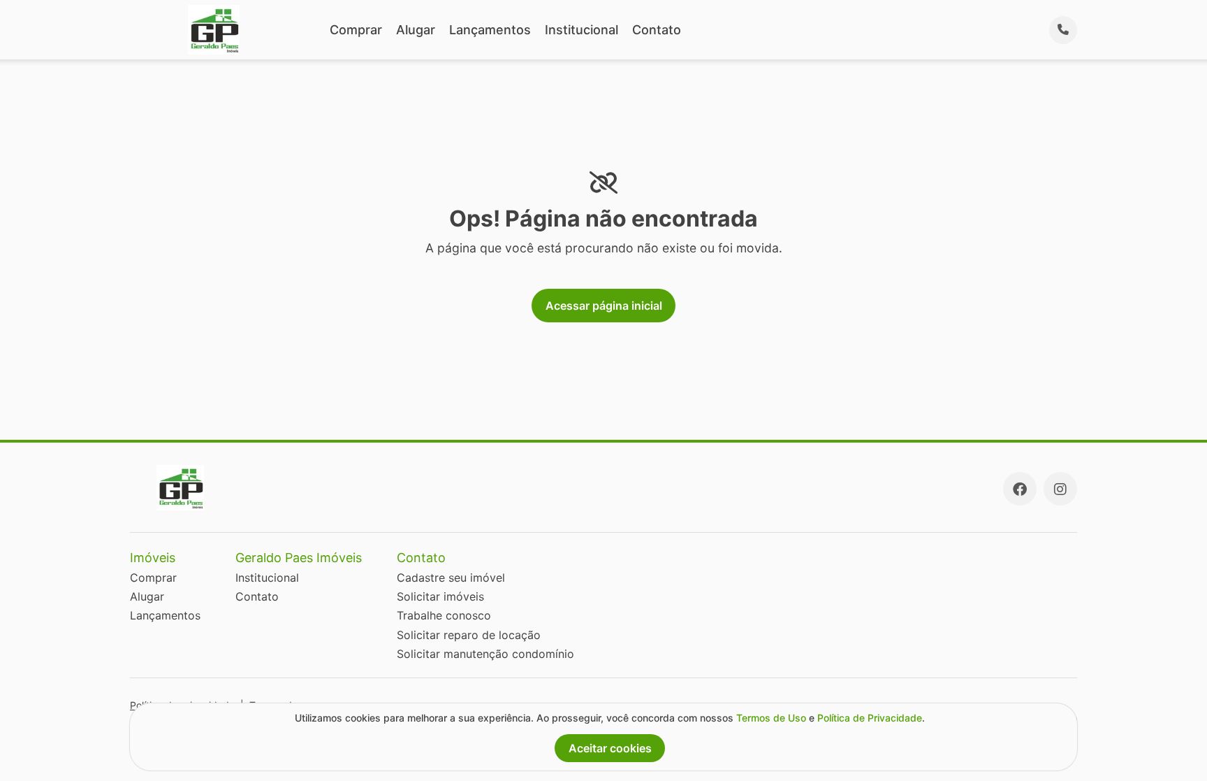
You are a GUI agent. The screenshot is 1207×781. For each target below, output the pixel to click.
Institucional (581, 29)
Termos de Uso (771, 718)
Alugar (415, 29)
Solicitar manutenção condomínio (485, 654)
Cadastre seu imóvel (451, 578)
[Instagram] (1060, 489)
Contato (656, 29)
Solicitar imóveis (440, 596)
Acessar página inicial (604, 306)
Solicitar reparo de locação (469, 635)
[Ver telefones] (1063, 30)
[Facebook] (1020, 489)
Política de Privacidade (869, 718)
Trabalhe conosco (444, 615)
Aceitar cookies (610, 748)
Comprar (356, 29)
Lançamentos (490, 29)
